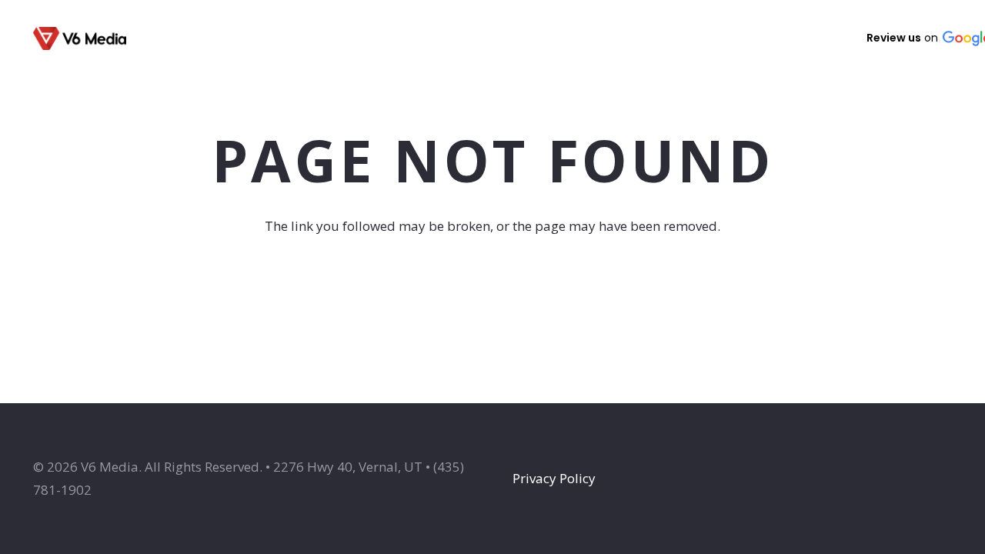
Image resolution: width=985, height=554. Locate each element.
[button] (421, 38)
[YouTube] (818, 37)
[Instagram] (775, 38)
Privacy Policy (554, 478)
